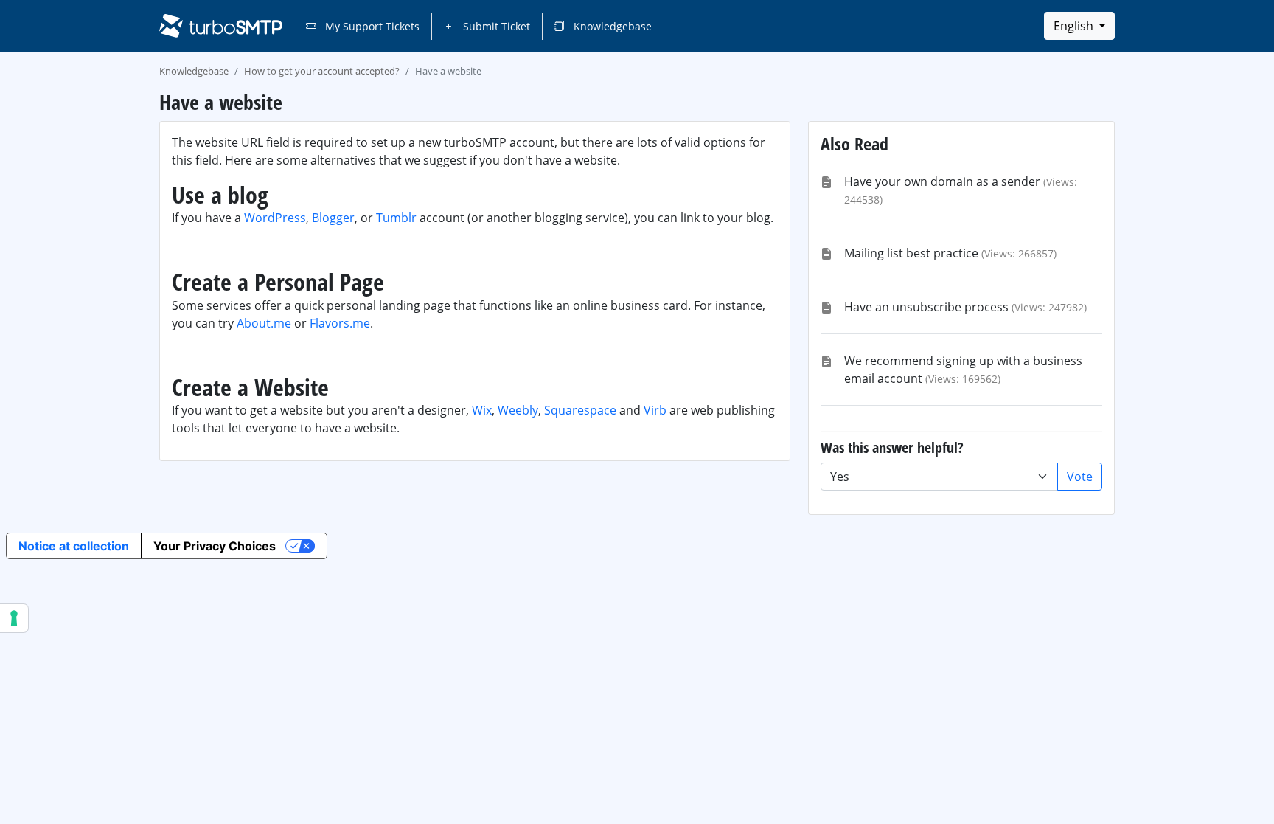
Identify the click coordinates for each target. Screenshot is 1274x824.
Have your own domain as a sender (942, 181)
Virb (655, 410)
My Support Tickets (371, 26)
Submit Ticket (495, 26)
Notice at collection (73, 546)
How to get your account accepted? (322, 70)
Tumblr (396, 218)
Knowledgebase (611, 26)
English (1075, 26)
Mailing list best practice (911, 253)
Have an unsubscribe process (926, 307)
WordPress (275, 218)
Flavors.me (340, 323)
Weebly (518, 410)
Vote (1080, 476)
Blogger (333, 218)
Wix (482, 410)
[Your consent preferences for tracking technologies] (14, 618)
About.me (264, 323)
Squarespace (580, 410)
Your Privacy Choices (214, 546)
